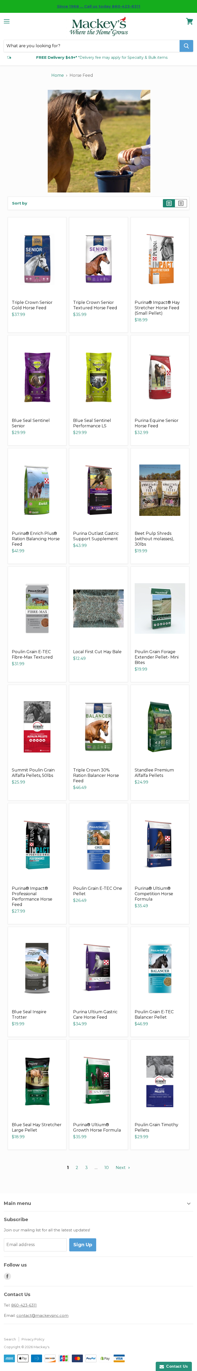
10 (106, 1167)
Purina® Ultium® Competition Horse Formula (154, 894)
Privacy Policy (33, 1339)
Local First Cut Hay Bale (97, 651)
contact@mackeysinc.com (42, 1315)
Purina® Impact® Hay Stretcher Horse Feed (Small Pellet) (157, 308)
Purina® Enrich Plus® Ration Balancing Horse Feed (36, 539)
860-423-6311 (24, 1305)
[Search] (186, 46)
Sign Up (82, 1245)
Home (57, 75)
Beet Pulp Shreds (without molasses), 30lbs (154, 539)
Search (10, 1339)
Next (121, 1167)
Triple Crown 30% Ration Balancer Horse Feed (96, 775)
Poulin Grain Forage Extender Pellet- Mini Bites (157, 657)
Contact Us (176, 1366)
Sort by (19, 203)
